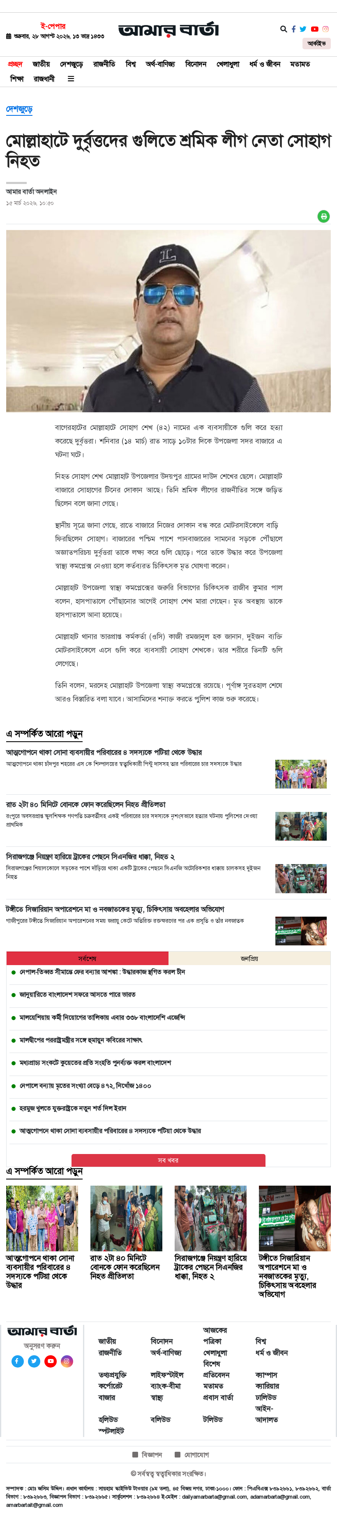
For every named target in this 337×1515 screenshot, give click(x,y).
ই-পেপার (53, 26)
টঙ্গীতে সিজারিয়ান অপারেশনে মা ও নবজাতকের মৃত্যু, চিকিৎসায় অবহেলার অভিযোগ (287, 1276)
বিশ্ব (131, 64)
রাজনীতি (104, 64)
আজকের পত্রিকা (215, 1335)
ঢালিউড (266, 1397)
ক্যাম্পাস (266, 1375)
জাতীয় (41, 64)
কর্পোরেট (110, 1386)
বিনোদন (195, 64)
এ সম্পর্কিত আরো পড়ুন (44, 734)
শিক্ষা (16, 79)
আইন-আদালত (267, 1414)
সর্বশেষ (87, 958)
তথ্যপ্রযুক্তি (113, 1375)
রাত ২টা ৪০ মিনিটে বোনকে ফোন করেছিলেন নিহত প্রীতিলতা (124, 1267)
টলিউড (212, 1420)
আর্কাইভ (316, 43)
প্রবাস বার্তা (218, 1397)
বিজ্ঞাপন (152, 1455)
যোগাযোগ (197, 1455)
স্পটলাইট (111, 1431)
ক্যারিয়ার (267, 1386)
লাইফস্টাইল (167, 1375)
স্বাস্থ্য (157, 1397)
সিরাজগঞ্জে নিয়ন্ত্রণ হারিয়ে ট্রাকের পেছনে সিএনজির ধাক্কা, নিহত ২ (211, 1267)
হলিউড (108, 1420)
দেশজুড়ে (71, 64)
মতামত (300, 64)
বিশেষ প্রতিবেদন (216, 1369)
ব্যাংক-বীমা (165, 1386)
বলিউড (160, 1420)
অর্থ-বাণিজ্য (160, 64)
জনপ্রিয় (250, 958)
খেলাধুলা (228, 64)
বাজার (107, 1397)
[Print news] (323, 216)
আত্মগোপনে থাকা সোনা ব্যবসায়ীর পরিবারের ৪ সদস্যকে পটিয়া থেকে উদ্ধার (40, 1271)
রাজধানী (44, 79)
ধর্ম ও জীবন (264, 64)
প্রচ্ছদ (15, 64)
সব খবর (168, 1160)
